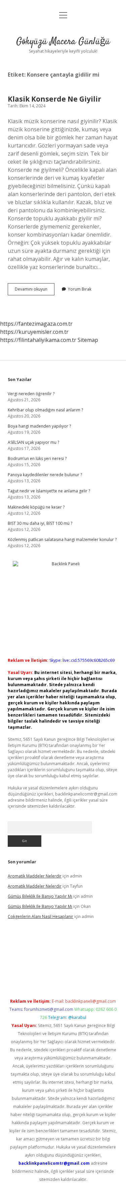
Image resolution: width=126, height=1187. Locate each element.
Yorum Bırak (79, 289)
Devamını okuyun (34, 290)
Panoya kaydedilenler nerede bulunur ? (45, 475)
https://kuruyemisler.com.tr (34, 331)
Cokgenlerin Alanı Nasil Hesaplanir (40, 916)
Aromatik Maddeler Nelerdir (34, 876)
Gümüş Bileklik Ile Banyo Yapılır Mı (40, 896)
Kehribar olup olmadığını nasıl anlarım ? (45, 410)
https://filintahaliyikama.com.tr (38, 340)
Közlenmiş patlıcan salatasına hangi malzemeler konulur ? (62, 539)
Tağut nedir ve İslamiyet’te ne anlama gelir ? (49, 491)
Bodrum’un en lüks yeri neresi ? (37, 458)
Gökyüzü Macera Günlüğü (63, 42)
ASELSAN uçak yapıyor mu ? (33, 442)
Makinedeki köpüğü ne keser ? (36, 507)
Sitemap (88, 340)
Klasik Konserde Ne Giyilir (54, 99)
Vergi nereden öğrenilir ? (31, 394)
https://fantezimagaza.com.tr (36, 323)
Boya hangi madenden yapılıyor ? (39, 426)
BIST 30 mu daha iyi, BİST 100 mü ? (40, 523)
